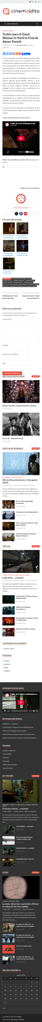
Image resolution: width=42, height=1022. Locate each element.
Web (4, 363)
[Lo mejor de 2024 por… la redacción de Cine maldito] (8, 935)
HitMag (21, 1019)
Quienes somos (8, 768)
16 (37, 990)
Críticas (10, 575)
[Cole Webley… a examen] (8, 826)
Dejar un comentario (29, 485)
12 (16, 990)
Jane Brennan (28, 282)
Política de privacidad (10, 764)
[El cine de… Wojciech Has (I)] (21, 424)
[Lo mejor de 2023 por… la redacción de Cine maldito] (8, 957)
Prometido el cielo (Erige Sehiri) (27, 512)
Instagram (6, 671)
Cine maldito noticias (21, 45)
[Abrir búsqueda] (37, 24)
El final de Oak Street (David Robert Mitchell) (26, 535)
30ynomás (5, 804)
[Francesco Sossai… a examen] (21, 781)
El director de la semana (21, 575)
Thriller (5, 286)
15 (31, 990)
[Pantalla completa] (37, 711)
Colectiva (11, 901)
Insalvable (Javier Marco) (25, 859)
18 (10, 994)
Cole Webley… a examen (24, 826)
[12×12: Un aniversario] (8, 946)
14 (26, 990)
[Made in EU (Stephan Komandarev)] (8, 607)
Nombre (5, 345)
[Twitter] (35, 1)
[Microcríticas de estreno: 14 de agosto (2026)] (8, 523)
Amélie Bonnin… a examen (25, 848)
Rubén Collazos (19, 580)
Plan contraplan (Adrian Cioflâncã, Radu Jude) (24, 838)
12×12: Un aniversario (23, 946)
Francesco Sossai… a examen (15, 808)
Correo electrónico (11, 354)
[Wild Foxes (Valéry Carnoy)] (8, 629)
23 (37, 994)
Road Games (14, 284)
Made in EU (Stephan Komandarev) (23, 608)
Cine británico (29, 280)
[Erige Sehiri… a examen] (21, 562)
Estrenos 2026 (8, 649)
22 (31, 994)
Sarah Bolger (23, 284)
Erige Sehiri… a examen (13, 577)
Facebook (6, 664)
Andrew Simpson (18, 280)
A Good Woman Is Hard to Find (21, 278)
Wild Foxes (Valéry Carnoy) (25, 629)
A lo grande (6, 477)
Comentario (7, 319)
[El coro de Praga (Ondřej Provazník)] (8, 501)
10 (5, 990)
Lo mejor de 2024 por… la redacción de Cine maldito (25, 936)
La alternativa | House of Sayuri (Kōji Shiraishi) (18, 727)
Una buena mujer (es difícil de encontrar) (22, 286)
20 (21, 994)
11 (10, 990)
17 (5, 994)
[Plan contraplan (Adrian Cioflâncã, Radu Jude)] (8, 837)
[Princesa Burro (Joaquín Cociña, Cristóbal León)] (8, 618)
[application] (21, 702)
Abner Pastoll (7, 280)
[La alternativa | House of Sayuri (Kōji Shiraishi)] (8, 596)
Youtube (6, 661)
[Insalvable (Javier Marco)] (8, 859)
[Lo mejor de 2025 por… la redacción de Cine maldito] (8, 924)
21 (26, 994)
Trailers (10, 31)
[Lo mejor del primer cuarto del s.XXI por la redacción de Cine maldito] (21, 877)
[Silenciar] (34, 711)
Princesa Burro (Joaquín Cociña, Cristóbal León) (19, 734)
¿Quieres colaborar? (9, 750)
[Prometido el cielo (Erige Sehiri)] (8, 512)
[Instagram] (38, 1)
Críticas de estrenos (17, 477)
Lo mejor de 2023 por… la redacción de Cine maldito (25, 958)
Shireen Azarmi (34, 284)
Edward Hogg (18, 282)
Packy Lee (6, 284)
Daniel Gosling (8, 282)
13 (21, 990)
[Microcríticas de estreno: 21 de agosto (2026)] (21, 464)
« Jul (3, 1008)
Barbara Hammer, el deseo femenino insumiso (19, 406)
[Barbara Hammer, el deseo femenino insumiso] (21, 391)
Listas (17, 901)
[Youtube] (30, 1)
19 (16, 994)
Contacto (6, 757)
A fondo (4, 575)
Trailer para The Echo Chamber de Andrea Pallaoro (19, 738)
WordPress (14, 1019)
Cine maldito (18, 485)
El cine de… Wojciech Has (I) (12, 438)
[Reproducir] (5, 711)
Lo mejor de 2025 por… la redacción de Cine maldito (25, 925)
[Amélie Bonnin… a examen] (8, 848)
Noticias (4, 31)
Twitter (5, 667)
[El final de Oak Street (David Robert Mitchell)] (8, 534)
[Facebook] (33, 1)
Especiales (6, 761)
